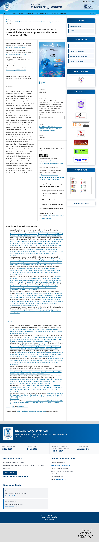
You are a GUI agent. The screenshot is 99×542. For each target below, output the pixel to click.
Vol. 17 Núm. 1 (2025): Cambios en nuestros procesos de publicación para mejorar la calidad (32, 22)
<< (7, 407)
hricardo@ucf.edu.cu (12, 506)
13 (22, 407)
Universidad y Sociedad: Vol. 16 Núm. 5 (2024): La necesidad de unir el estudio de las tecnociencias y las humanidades (36, 389)
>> (10, 316)
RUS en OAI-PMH (10, 473)
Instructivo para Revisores (78, 56)
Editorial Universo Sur (59, 13)
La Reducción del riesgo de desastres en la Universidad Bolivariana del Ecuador (36, 240)
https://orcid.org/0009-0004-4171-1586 (16, 54)
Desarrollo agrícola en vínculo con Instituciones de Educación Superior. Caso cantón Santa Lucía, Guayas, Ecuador (36, 294)
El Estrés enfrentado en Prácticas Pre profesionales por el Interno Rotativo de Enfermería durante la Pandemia (34, 346)
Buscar (91, 13)
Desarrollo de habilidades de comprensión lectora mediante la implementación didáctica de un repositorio (34, 250)
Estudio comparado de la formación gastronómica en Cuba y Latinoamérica (36, 394)
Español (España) (75, 26)
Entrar (94, 1)
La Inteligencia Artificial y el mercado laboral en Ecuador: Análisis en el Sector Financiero (35, 233)
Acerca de (29, 13)
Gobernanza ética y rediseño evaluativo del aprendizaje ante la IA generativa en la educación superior (36, 338)
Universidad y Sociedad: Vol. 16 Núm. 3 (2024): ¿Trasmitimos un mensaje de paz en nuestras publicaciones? (34, 304)
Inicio (7, 20)
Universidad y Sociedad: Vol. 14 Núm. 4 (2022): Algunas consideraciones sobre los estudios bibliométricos (36, 362)
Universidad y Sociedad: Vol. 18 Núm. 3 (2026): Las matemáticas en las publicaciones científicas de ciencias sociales (33, 289)
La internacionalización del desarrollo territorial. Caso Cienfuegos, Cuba (33, 286)
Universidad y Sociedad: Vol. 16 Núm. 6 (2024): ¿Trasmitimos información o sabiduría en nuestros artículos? (37, 253)
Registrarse (86, 1)
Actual (5, 13)
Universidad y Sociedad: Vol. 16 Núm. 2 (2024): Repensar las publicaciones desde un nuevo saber (35, 348)
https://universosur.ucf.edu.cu (61, 465)
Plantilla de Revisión (77, 61)
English (72, 30)
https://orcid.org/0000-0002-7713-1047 (16, 63)
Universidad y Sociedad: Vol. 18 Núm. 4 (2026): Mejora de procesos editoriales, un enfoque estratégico (37, 340)
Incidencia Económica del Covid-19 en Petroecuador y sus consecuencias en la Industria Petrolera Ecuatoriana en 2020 (33, 269)
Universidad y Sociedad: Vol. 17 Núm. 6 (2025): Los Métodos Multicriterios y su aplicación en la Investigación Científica (36, 235)
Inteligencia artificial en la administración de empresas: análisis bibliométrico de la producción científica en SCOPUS (36, 301)
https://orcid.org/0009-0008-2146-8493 (16, 47)
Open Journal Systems (81, 203)
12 (20, 407)
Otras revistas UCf (43, 13)
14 (24, 407)
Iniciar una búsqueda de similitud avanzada (31, 411)
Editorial (29, 401)
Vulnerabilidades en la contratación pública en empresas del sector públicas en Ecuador (36, 359)
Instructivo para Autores (78, 46)
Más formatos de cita (47, 117)
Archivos (13, 13)
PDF (43, 83)
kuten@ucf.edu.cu (11, 496)
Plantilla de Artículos (77, 51)
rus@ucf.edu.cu (61, 479)
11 (18, 407)
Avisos (21, 13)
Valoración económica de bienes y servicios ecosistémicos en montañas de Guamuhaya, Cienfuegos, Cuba (35, 278)
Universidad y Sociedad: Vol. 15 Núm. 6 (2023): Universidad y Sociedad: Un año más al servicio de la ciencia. (36, 373)
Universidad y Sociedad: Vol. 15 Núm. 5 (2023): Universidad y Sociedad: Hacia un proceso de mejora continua (36, 382)
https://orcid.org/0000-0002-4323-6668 (16, 70)
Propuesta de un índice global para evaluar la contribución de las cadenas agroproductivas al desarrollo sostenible (36, 260)
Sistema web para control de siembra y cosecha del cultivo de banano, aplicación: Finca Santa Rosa (35, 386)
